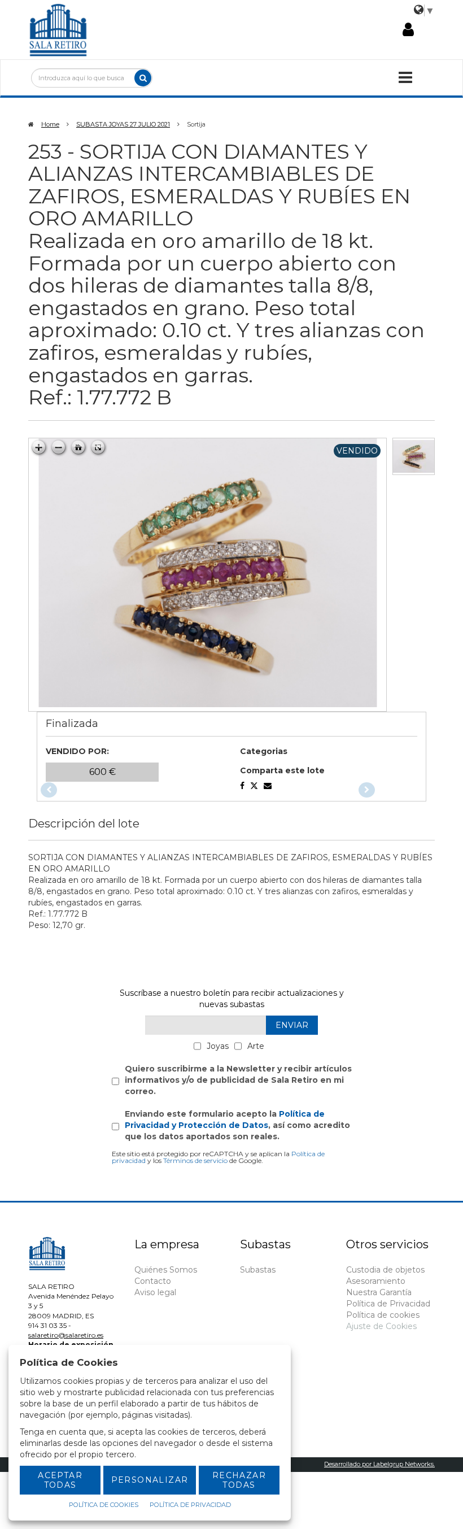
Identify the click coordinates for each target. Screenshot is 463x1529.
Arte (255, 1046)
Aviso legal (155, 1292)
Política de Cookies (103, 1505)
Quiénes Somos (165, 1270)
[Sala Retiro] (58, 29)
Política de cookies (383, 1315)
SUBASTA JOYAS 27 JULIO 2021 (123, 124)
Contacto (152, 1281)
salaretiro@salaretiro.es (65, 1335)
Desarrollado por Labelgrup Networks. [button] (379, 1464)
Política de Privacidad (388, 1304)
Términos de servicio (195, 1160)
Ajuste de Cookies (381, 1326)
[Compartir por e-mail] (242, 786)
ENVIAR (292, 1025)
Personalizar (150, 1480)
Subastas (258, 1270)
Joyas (218, 1046)
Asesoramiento (375, 1281)
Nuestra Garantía (379, 1292)
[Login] (408, 30)
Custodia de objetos (385, 1270)
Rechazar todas (239, 1480)
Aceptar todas (60, 1480)
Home (50, 124)
